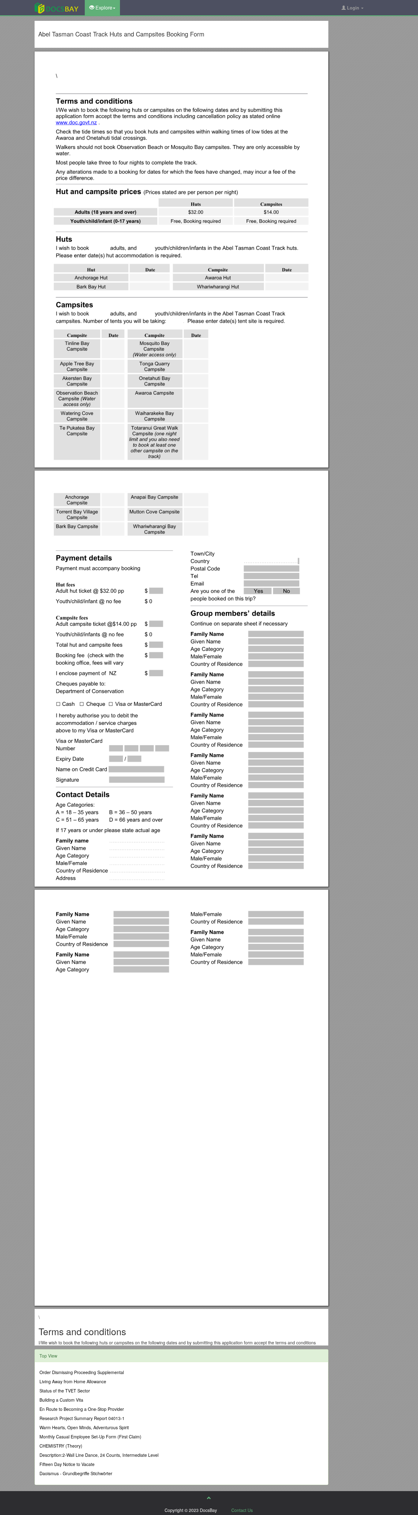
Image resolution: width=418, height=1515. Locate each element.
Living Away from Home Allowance (72, 1381)
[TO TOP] (209, 1498)
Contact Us (242, 1510)
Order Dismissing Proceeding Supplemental (81, 1372)
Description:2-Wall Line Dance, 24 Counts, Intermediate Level (99, 1455)
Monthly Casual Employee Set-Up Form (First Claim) (90, 1437)
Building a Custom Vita (61, 1400)
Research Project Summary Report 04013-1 (82, 1418)
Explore (103, 7)
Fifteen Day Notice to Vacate (67, 1464)
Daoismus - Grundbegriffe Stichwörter (75, 1473)
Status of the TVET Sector (64, 1391)
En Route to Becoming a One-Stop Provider (81, 1409)
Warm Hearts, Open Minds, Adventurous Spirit (84, 1427)
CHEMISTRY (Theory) (60, 1446)
